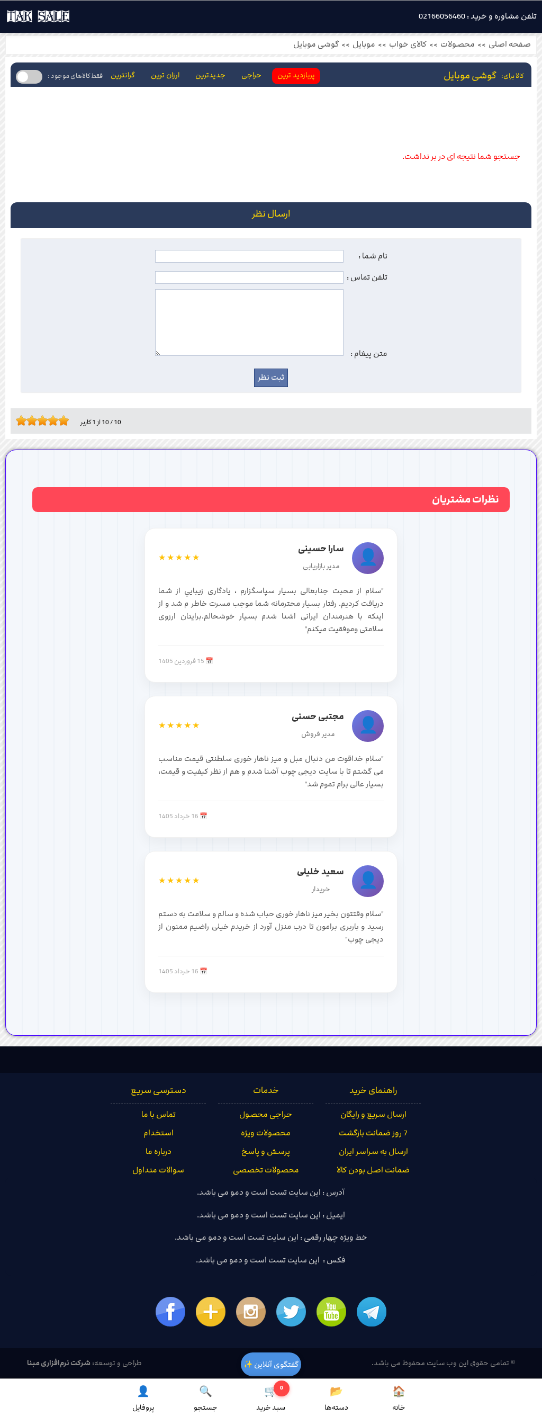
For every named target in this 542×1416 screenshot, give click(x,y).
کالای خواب (408, 44)
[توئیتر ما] (291, 1312)
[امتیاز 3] (29, 420)
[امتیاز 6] (45, 420)
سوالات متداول (158, 1170)
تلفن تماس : (367, 277)
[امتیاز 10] (66, 420)
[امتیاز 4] (34, 420)
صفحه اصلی (510, 44)
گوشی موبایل (316, 44)
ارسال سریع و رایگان (373, 1115)
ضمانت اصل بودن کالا (373, 1170)
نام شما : (372, 256)
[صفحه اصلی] (37, 19)
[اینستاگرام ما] (251, 1312)
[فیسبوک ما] (170, 1312)
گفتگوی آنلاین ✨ (271, 1364)
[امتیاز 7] (50, 420)
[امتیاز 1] (18, 420)
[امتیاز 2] (23, 420)
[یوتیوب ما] (331, 1312)
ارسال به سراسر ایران (373, 1152)
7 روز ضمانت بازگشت (373, 1133)
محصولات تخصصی (266, 1170)
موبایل (364, 44)
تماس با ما (158, 1115)
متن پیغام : (368, 354)
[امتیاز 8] (55, 420)
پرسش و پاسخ (265, 1152)
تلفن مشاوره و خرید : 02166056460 (478, 16)
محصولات (457, 44)
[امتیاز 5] (39, 420)
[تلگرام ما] (371, 1312)
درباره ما (158, 1152)
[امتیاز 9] (61, 420)
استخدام (158, 1133)
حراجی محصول (265, 1115)
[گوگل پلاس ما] (210, 1312)
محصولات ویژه (266, 1133)
